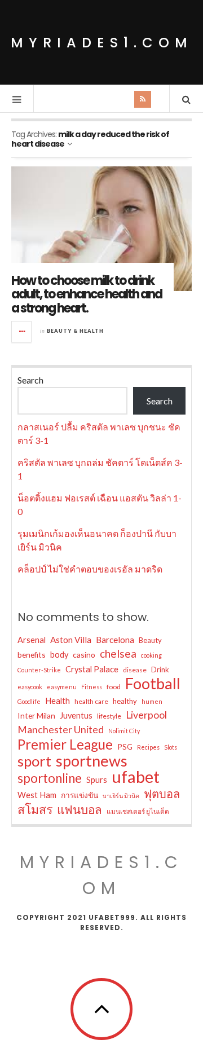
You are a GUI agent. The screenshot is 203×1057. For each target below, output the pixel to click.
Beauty (150, 640)
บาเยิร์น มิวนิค (121, 795)
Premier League (65, 744)
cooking (151, 655)
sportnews (91, 761)
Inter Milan (36, 715)
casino (84, 654)
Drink (160, 669)
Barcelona (115, 640)
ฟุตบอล (162, 793)
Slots (170, 747)
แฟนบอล (79, 809)
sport (34, 761)
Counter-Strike (39, 669)
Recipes (148, 747)
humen (152, 701)
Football (152, 683)
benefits (31, 654)
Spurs (96, 780)
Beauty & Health (75, 331)
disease (135, 670)
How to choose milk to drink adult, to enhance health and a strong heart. (86, 294)
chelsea (118, 653)
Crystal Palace (91, 669)
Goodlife (29, 701)
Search (30, 380)
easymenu (62, 686)
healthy (125, 701)
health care (91, 701)
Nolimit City (124, 730)
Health (57, 701)
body (59, 654)
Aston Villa (70, 640)
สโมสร (34, 809)
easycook (29, 686)
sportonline (49, 778)
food (114, 686)
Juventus (76, 715)
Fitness (91, 686)
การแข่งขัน (79, 795)
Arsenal (31, 640)
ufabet (136, 776)
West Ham (36, 795)
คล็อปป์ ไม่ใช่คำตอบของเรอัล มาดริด (89, 568)
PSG (125, 746)
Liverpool (146, 715)
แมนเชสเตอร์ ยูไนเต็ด (138, 811)
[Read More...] (22, 331)
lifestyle (109, 716)
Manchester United (60, 730)
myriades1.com (102, 42)
